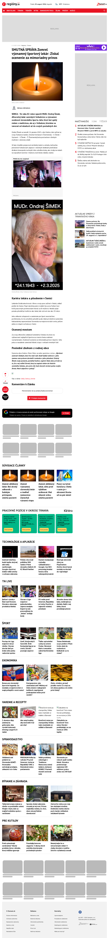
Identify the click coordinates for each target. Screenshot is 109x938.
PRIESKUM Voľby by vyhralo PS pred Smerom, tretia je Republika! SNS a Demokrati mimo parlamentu (27, 763)
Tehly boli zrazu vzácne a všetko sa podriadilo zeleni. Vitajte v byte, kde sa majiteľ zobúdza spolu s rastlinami (13, 809)
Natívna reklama (35, 931)
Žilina (58, 11)
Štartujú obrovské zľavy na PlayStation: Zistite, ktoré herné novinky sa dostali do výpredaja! (64, 566)
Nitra (36, 11)
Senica (27, 379)
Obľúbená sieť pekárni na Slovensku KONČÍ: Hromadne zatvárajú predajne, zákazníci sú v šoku (9, 763)
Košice (72, 11)
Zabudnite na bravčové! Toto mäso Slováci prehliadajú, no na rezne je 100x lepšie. (64, 726)
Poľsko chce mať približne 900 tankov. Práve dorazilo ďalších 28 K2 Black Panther (28, 564)
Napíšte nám (10, 928)
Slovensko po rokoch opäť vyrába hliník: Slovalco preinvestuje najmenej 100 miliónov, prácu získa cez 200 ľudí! (64, 764)
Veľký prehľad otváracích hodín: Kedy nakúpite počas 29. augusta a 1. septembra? (96, 233)
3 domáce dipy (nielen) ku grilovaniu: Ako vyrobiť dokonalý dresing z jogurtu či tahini (9, 726)
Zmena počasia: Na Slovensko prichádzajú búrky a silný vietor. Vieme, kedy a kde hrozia (96, 224)
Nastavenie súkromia (12, 922)
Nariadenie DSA (10, 931)
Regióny (24, 45)
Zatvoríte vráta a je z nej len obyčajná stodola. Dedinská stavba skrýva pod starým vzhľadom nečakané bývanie (60, 809)
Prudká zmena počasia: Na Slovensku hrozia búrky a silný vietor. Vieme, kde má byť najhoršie (92, 136)
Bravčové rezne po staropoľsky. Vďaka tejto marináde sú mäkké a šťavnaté (46, 724)
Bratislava (11, 11)
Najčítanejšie (82, 121)
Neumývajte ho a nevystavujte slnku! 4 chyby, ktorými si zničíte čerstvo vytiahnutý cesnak (61, 847)
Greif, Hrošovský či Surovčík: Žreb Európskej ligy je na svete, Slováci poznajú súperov (27, 646)
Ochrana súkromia (11, 918)
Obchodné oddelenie (60, 922)
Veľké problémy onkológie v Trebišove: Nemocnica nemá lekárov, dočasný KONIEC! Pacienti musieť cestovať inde (45, 765)
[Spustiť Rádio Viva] (91, 46)
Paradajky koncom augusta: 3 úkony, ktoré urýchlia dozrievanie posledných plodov (35, 847)
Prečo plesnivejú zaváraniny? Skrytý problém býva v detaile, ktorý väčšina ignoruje (11, 847)
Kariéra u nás (10, 925)
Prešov (65, 11)
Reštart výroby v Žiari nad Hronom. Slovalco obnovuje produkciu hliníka (9, 603)
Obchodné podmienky (36, 922)
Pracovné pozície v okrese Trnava (25, 510)
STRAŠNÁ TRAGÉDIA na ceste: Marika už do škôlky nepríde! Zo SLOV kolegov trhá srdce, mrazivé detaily (92, 154)
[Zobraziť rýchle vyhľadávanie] (104, 10)
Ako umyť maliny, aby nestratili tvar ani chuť (27, 722)
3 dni (94, 121)
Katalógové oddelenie (60, 925)
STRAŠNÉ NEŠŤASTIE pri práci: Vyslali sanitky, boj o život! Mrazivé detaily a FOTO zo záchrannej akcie (91, 145)
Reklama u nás (34, 915)
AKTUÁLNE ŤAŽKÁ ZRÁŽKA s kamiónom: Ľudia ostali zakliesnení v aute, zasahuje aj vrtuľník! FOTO (96, 244)
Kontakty (57, 911)
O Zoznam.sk (10, 911)
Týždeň (103, 121)
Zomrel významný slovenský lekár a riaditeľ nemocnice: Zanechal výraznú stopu (27, 492)
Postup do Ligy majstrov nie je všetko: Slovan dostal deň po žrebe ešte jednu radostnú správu (8, 647)
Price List (33, 928)
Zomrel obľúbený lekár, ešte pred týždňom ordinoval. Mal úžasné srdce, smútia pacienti (46, 491)
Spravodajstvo (58, 915)
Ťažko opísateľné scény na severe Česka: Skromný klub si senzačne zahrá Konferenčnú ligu (46, 647)
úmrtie (32, 379)
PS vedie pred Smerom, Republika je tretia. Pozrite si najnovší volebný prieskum (46, 604)
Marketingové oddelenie (61, 928)
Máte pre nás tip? (59, 931)
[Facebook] (80, 912)
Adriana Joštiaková (23, 108)
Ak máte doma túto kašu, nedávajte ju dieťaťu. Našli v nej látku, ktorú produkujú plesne (64, 604)
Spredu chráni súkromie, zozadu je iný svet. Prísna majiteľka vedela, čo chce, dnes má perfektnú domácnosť (36, 809)
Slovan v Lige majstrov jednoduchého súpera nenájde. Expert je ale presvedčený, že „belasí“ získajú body (26, 607)
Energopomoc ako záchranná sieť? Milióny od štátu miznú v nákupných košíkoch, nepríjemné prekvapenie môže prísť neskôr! (36, 689)
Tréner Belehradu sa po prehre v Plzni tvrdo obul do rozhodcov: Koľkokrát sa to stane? (64, 647)
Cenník (32, 925)
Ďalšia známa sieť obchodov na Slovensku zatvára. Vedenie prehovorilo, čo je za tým (92, 163)
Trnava (20, 11)
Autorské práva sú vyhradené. (87, 919)
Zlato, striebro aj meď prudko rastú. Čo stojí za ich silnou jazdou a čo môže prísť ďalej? (61, 686)
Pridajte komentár (38, 398)
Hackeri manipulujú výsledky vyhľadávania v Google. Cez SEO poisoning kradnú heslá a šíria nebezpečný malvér (46, 567)
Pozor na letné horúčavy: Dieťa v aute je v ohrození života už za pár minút (64, 489)
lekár (22, 379)
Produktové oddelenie (60, 918)
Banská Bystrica (46, 11)
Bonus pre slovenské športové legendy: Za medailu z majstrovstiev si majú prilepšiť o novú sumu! (13, 686)
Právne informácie (11, 915)
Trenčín (28, 11)
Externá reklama (35, 918)
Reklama (33, 911)
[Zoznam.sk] (84, 924)
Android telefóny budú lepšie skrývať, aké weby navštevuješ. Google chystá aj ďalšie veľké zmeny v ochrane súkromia (10, 567)
